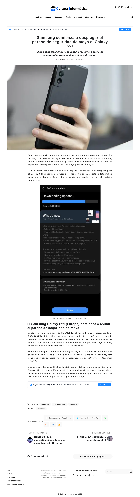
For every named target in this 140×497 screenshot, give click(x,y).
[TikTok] (128, 7)
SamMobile (41, 408)
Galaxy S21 (45, 404)
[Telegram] (53, 424)
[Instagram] (122, 7)
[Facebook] (116, 7)
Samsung (74, 404)
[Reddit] (46, 424)
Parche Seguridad (60, 404)
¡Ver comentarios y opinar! (93, 456)
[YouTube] (125, 7)
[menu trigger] (10, 17)
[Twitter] (119, 7)
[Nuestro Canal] (131, 7)
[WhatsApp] (105, 418)
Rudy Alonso (60, 59)
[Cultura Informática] (70, 7)
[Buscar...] (132, 17)
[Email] (59, 424)
